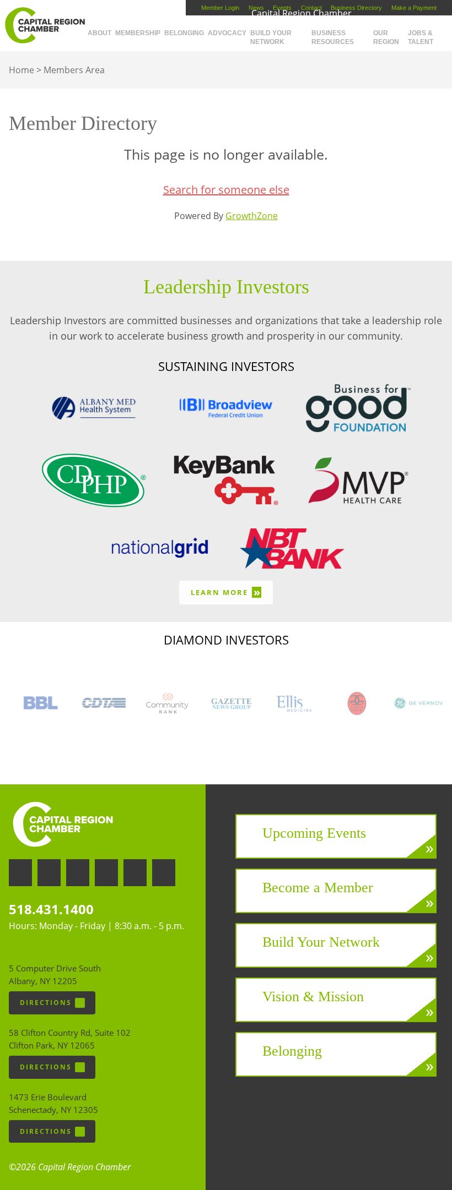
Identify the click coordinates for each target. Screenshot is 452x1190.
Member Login (220, 7)
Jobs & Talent (420, 37)
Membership (137, 33)
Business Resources (332, 37)
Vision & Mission (313, 997)
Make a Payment (414, 7)
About (99, 33)
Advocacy (227, 33)
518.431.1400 (51, 909)
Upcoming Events (314, 833)
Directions (46, 1002)
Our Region (386, 37)
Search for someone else (226, 189)
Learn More (226, 592)
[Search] (450, 29)
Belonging (184, 33)
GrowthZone (251, 216)
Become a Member (317, 888)
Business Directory (356, 7)
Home (21, 70)
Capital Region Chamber (44, 25)
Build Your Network (271, 37)
